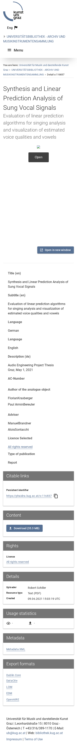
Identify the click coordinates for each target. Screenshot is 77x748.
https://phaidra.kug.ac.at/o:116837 (29, 495)
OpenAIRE (12, 699)
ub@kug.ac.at (15, 733)
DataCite (11, 680)
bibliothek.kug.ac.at (49, 733)
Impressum (14, 739)
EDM (9, 693)
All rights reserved (20, 447)
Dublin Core (13, 675)
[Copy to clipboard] (56, 496)
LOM (9, 686)
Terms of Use (33, 739)
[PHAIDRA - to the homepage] (13, 20)
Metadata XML (15, 649)
